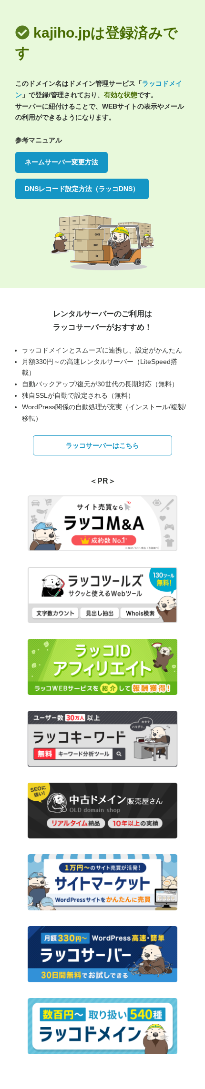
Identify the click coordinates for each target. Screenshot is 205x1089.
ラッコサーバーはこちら (102, 445)
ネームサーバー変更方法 (61, 162)
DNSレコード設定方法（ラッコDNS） (82, 188)
